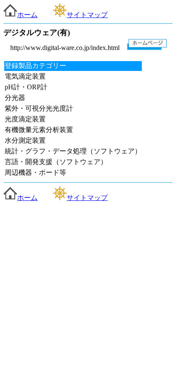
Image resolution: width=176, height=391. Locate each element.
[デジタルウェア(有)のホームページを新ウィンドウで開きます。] (146, 47)
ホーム (27, 14)
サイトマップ (87, 14)
